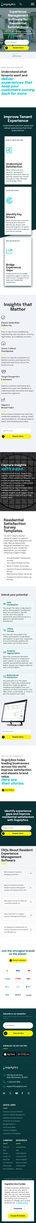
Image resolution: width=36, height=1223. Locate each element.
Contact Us (6, 1156)
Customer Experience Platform (13, 1111)
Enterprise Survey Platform (11, 1121)
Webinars (19, 1169)
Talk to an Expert (21, 1162)
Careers (5, 1153)
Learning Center (21, 1156)
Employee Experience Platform (13, 1118)
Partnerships (7, 1165)
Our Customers (8, 1162)
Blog (4, 1150)
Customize (18, 1208)
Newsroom (6, 1159)
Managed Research (9, 1124)
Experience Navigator (10, 1130)
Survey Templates (21, 1159)
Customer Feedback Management (14, 1114)
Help (17, 1150)
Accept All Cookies (18, 1216)
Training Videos (21, 1165)
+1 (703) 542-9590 (13, 1082)
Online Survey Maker (9, 1127)
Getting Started (21, 1147)
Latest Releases (21, 1153)
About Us (6, 1147)
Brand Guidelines (8, 1169)
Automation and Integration (12, 1133)
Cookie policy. (22, 1203)
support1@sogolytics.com (17, 1086)
